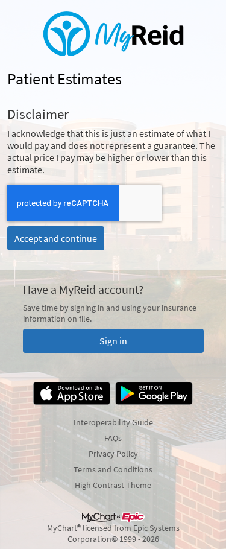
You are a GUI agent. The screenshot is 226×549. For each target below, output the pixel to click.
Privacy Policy (113, 453)
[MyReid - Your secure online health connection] (113, 34)
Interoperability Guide (113, 422)
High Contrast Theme (113, 485)
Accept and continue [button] (55, 238)
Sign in (113, 341)
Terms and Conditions (113, 469)
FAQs (113, 438)
